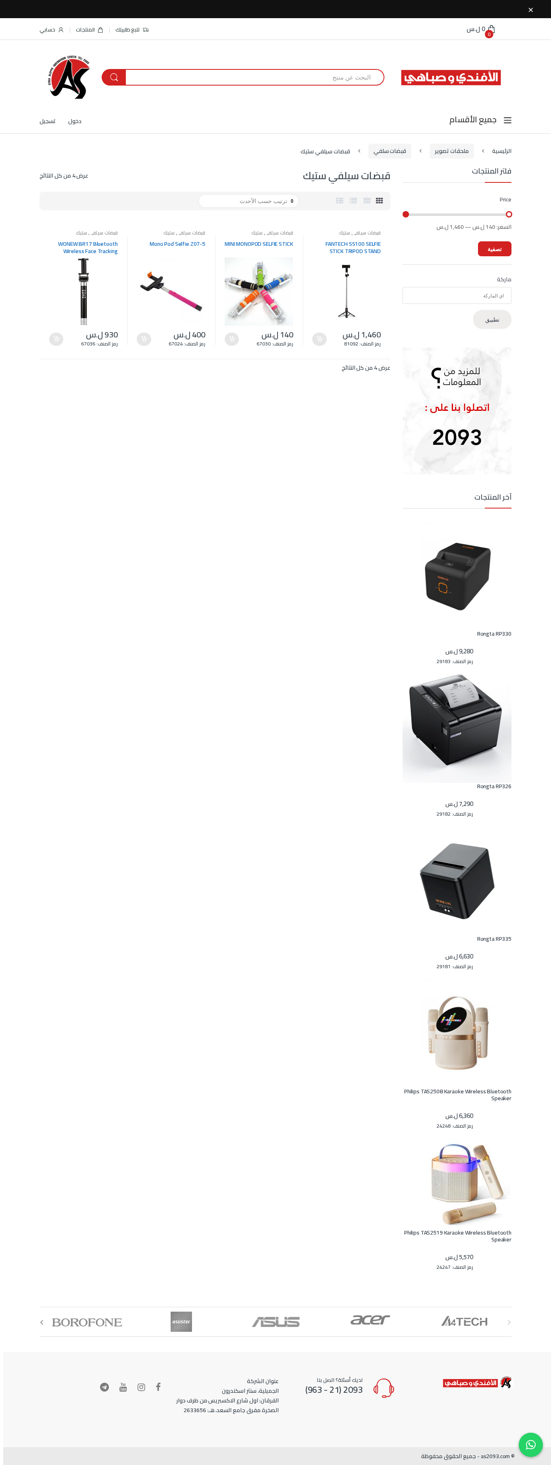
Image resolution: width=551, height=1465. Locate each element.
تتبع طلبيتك (127, 29)
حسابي (47, 29)
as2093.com (495, 1456)
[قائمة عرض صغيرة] (339, 201)
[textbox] (453, 296)
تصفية (495, 249)
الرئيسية (501, 151)
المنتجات (85, 29)
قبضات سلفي (390, 151)
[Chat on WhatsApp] (531, 1445)
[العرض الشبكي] (379, 201)
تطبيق (492, 319)
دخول (74, 121)
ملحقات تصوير (452, 151)
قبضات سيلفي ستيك (360, 232)
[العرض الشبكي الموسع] (367, 201)
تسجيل (48, 121)
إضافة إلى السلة (319, 339)
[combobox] (254, 77)
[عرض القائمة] (353, 201)
